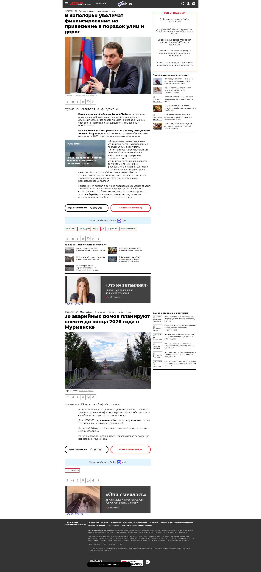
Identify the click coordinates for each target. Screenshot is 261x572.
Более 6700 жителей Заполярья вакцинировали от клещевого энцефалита (175, 53)
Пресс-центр (113, 525)
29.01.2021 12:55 (71, 11)
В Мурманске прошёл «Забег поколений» (174, 20)
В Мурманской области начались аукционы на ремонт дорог (90, 258)
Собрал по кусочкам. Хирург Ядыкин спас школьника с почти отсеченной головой (180, 363)
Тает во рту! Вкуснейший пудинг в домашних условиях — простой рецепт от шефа (178, 126)
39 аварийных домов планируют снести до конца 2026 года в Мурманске (174, 42)
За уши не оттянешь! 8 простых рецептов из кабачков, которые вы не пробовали (180, 108)
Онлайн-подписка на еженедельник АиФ (129, 522)
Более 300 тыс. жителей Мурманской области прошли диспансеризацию (174, 64)
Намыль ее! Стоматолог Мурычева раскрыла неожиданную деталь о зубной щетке (179, 336)
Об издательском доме (98, 522)
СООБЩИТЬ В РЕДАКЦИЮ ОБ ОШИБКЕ (137, 525)
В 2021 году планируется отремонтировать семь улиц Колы (90, 249)
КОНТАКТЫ (154, 522)
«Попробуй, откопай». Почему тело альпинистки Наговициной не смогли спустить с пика (179, 81)
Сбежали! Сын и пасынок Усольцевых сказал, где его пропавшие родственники (180, 328)
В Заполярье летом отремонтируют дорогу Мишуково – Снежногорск (87, 268)
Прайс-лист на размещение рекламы (177, 522)
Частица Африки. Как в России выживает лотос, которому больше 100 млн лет (179, 345)
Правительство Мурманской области (81, 95)
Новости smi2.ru (74, 303)
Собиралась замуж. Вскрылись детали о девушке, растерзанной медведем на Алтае (178, 117)
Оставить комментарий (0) (130, 208)
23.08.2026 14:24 (71, 312)
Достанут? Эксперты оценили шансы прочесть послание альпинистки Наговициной (180, 354)
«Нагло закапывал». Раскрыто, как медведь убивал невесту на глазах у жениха (179, 319)
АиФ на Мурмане (86, 391)
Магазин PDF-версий (96, 525)
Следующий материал (109, 564)
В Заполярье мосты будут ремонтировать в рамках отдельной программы (130, 259)
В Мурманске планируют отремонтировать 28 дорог (130, 249)
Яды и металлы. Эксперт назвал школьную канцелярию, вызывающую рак (177, 90)
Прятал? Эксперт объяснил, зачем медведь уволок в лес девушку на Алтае (178, 99)
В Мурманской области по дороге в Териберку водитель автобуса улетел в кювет (175, 31)
